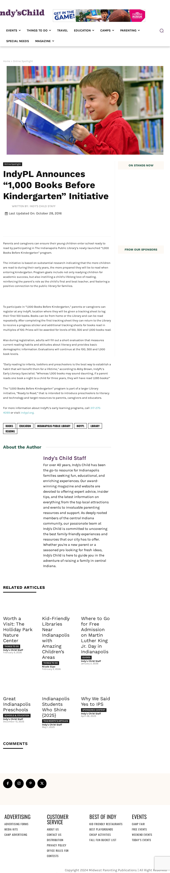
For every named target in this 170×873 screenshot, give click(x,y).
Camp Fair (138, 824)
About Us (53, 829)
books (9, 426)
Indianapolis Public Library (53, 426)
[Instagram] (19, 783)
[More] (112, 224)
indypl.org (27, 412)
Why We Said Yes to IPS (95, 701)
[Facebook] (7, 783)
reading (10, 431)
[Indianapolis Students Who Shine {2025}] (57, 685)
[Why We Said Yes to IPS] (96, 685)
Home (6, 61)
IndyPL (80, 426)
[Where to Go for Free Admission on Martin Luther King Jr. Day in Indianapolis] (96, 605)
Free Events (139, 829)
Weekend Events (142, 834)
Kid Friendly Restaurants (106, 824)
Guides (86, 657)
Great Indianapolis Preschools (17, 704)
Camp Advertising (15, 834)
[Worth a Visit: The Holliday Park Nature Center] (18, 605)
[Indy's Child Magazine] (20, 12)
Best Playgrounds (101, 829)
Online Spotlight (23, 61)
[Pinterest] (30, 783)
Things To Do (11, 646)
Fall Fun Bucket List (102, 840)
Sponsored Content (93, 710)
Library (95, 426)
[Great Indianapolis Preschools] (18, 685)
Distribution (55, 840)
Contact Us (54, 834)
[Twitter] (42, 783)
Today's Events (141, 840)
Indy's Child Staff (43, 206)
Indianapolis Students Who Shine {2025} (56, 707)
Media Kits (11, 829)
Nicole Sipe (48, 666)
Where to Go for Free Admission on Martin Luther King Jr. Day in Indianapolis (95, 635)
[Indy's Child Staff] (7, 206)
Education (25, 426)
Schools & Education (16, 715)
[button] (161, 30)
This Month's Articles (55, 721)
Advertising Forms (16, 824)
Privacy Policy (56, 845)
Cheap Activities (100, 834)
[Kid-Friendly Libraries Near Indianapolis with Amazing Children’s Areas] (57, 605)
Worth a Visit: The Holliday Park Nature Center (18, 629)
